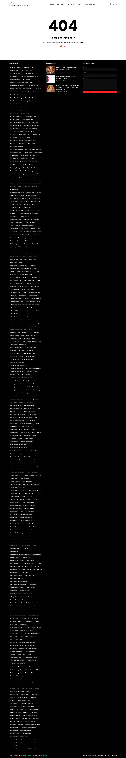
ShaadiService (29, 621)
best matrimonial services (29, 128)
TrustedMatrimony (30, 685)
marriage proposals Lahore (17, 384)
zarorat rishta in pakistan (32, 749)
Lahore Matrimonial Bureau (31, 305)
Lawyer (33, 335)
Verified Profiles (14, 694)
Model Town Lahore (29, 411)
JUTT (11, 283)
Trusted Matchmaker (31, 673)
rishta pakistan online (16, 575)
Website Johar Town (22, 697)
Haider (12, 271)
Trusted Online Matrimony (17, 667)
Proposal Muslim (14, 536)
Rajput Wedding (14, 557)
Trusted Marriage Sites (16, 673)
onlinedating (34, 466)
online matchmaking (32, 451)
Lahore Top (24, 323)
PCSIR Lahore (30, 511)
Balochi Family (14, 101)
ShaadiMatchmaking (16, 621)
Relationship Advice (15, 563)
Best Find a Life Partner (16, 107)
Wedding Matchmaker (27, 706)
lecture (34, 338)
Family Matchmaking (28, 225)
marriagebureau (14, 390)
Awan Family (25, 92)
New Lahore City (25, 432)
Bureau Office (24, 158)
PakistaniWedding (15, 502)
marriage (30, 350)
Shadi (37, 621)
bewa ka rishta (28, 152)
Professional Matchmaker (17, 530)
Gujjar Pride (23, 259)
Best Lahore (28, 107)
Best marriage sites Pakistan (18, 122)
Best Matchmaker (33, 122)
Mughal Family (32, 414)
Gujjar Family (33, 256)
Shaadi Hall (24, 606)
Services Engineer (26, 603)
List (19, 341)
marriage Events (14, 374)
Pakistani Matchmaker (34, 490)
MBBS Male (13, 411)
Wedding (12, 700)
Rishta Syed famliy (15, 594)
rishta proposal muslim (16, 578)
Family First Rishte (30, 222)
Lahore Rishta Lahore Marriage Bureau (20, 317)
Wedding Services (15, 715)
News (33, 432)
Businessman (14, 162)
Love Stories (13, 344)
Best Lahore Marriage (16, 110)
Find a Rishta (13, 232)
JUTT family (27, 283)
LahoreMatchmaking (16, 329)
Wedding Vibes (26, 718)
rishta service (33, 584)
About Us (114, 755)
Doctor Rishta (14, 189)
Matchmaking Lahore (36, 396)
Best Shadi (13, 143)
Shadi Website (31, 627)
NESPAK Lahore (14, 432)
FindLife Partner (29, 241)
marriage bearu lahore (29, 353)
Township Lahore (31, 660)
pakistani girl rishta (15, 484)
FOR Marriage (14, 244)
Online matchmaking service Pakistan (20, 454)
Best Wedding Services (16, 146)
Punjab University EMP (16, 542)
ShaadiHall (35, 618)
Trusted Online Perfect (16, 682)
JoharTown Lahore (28, 280)
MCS (20, 411)
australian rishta (14, 92)
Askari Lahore (37, 89)
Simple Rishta (14, 633)
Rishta (27, 566)
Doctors (39, 192)
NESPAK (33, 429)
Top (24, 654)
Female (33, 228)
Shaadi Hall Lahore (35, 606)
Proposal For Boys (15, 533)
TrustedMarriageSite (30, 682)
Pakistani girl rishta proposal (31, 484)
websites (33, 697)
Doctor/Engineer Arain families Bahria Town (22, 192)
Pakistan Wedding (15, 475)
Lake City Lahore (34, 332)
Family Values (24, 228)
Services (36, 600)
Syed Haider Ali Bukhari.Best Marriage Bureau (22, 642)
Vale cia (36, 688)
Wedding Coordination (24, 700)
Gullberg (35, 268)
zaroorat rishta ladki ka (34, 746)
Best (37, 101)
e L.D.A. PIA (23, 198)
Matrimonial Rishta (15, 405)
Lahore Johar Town (15, 298)
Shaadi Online (14, 612)
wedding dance (14, 703)
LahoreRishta (28, 329)
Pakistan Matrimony (31, 472)
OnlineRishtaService (15, 469)
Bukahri (32, 155)
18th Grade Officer (15, 73)
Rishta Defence (26, 569)
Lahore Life (26, 298)
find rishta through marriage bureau (29, 235)
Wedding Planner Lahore (32, 709)
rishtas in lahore (27, 594)
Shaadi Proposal (14, 618)
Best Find (25, 104)
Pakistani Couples (15, 481)
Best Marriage (25, 113)
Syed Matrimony (29, 645)
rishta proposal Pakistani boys (18, 581)
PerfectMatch (13, 521)
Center (25, 165)
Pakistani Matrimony (15, 493)
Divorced (12, 186)
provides (32, 536)
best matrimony (29, 131)
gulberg (33, 265)
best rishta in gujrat (24, 137)
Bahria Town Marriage (16, 98)
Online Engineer (29, 438)
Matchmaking (24, 393)
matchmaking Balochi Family (18, 396)
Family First (19, 222)
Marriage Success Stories (34, 387)
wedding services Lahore (30, 715)
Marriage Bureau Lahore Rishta (18, 365)
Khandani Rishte (14, 289)
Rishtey (23, 597)
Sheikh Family (14, 630)
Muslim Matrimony (27, 426)
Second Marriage (15, 600)
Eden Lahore (36, 198)
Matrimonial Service (28, 405)
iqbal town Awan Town (25, 274)
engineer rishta (14, 216)
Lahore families (33, 295)
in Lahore (36, 271)
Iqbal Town (13, 274)
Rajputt (22, 560)
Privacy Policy (92, 755)
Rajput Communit (15, 548)
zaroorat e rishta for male (29, 727)
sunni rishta (33, 636)
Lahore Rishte (28, 320)
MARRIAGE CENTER (32, 371)
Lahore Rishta (26, 314)
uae (39, 685)
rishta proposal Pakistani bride (18, 584)
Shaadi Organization (33, 615)
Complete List (14, 171)
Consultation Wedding (26, 171)
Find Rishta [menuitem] (60, 4)
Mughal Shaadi (31, 420)
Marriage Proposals (28, 381)
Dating (12, 177)
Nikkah (39, 432)
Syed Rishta (13, 648)
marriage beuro (30, 356)
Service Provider (26, 600)
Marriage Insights (27, 378)
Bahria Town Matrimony (31, 98)
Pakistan (26, 469)
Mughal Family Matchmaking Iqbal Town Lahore (23, 417)
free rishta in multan (33, 244)
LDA (20, 338)
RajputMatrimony (27, 557)
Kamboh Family (22, 286)
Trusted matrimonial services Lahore (20, 679)
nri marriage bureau (15, 435)
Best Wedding (32, 143)
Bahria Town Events (15, 95)
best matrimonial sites (16, 131)
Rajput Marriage (14, 551)
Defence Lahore (14, 180)
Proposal (29, 530)
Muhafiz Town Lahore (26, 423)
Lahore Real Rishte (15, 314)
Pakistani (25, 475)
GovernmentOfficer (15, 256)
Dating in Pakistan (21, 177)
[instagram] (116, 4)
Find (38, 228)
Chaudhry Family (15, 168)
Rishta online (13, 572)
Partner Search (14, 511)
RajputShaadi (14, 560)
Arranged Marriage (15, 89)
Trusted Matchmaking (16, 676)
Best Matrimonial (15, 128)
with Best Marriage (29, 721)
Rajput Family (26, 548)
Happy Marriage (26, 271)
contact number (14, 174)
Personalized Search (27, 524)
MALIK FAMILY (33, 347)
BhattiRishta (24, 155)
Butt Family (23, 162)
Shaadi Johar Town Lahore (17, 609)
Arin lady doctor (33, 85)
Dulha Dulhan (14, 198)
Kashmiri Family (34, 286)
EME (38, 210)
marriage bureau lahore (17, 362)
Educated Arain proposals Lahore (19, 201)
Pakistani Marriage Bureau (17, 487)
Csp (23, 174)
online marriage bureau (27, 441)
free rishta (23, 244)
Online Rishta (27, 457)
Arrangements (27, 89)
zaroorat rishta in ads (16, 740)
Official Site (13, 438)
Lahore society (14, 323)
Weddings (36, 718)
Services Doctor (14, 603)
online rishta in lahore (33, 460)
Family (12, 222)
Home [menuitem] (52, 4)
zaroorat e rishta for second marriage (20, 730)
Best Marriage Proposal (31, 116)
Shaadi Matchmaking (34, 609)
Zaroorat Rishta (26, 733)
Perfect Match (14, 517)
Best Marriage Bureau (16, 116)
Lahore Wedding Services (17, 326)
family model (14, 228)
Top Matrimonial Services (17, 660)
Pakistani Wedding (35, 475)
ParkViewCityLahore (29, 508)
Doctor (19, 186)
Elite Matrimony (27, 207)
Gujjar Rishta (32, 259)
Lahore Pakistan (25, 311)
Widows (19, 721)
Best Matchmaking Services (31, 125)
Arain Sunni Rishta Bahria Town (19, 82)
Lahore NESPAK (14, 311)
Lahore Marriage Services (33, 301)
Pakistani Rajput (28, 493)
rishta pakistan (24, 572)
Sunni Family (24, 636)
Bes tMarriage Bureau (27, 101)
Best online (13, 134)
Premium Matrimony (15, 527)
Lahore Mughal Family (29, 308)
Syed (11, 639)
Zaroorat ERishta (14, 733)
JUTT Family (18, 283)
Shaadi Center (14, 606)
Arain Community (15, 79)
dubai (22, 195)
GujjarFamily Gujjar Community (19, 265)
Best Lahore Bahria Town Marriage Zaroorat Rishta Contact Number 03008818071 (67, 87)
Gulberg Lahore (14, 268)
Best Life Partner (14, 113)
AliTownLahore (14, 76)
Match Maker (25, 390)
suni (11, 636)
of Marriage (27, 435)
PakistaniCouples (32, 499)
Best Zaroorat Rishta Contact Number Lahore (66, 77)
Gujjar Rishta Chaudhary (17, 262)
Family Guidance (15, 225)
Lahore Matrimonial (15, 305)
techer (19, 654)
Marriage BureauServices (17, 371)
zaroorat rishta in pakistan (17, 743)
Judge (38, 280)
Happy (18, 271)
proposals (24, 536)
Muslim (37, 423)
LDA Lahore (27, 338)
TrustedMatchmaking (16, 685)
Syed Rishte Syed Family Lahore (28, 648)
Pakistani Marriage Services (17, 490)
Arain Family (26, 79)
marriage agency (15, 353)
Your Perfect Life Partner (16, 724)
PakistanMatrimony (15, 505)
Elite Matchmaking (15, 207)
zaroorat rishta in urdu (33, 743)
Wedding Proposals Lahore (30, 712)
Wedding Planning (15, 712)
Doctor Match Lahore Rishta (31, 186)
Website (12, 697)
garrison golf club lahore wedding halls (21, 247)
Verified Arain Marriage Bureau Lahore (20, 691)
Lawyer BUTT (13, 338)
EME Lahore (13, 213)
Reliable (39, 563)
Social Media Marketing (32, 633)
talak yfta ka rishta (30, 651)
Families (36, 219)
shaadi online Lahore (26, 612)
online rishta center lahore (17, 460)
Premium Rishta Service (30, 527)
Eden (29, 198)
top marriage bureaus (16, 657)
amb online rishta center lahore (29, 76)
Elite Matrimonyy (29, 210)
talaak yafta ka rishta (16, 651)
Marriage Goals (26, 374)
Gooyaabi (44, 755)
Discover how (37, 183)
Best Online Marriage (24, 134)
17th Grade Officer (27, 70)
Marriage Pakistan (15, 381)
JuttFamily (13, 286)
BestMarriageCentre (15, 152)
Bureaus (33, 158)
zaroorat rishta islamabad (17, 746)
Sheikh (39, 627)
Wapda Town (25, 694)
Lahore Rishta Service (16, 320)
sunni (16, 636)
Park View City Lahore (16, 508)
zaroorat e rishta (14, 727)
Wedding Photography (16, 709)
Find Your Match (14, 238)
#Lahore (12, 67)
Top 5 (29, 654)
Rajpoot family (26, 545)
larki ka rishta (25, 335)
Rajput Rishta (37, 554)
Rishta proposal (29, 575)
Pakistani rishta (14, 496)
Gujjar (25, 256)
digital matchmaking (25, 183)
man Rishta (21, 350)
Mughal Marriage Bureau (17, 420)
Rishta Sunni (13, 591)
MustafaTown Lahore (16, 429)
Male (26, 347)
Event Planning (28, 219)
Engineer (35, 213)
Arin (31, 82)
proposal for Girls (27, 533)
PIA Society (39, 524)
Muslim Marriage (14, 426)
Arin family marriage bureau (18, 85)
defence (31, 177)
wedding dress (14, 706)
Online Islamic (14, 441)
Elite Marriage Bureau (16, 204)
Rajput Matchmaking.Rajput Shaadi (20, 554)
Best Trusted (22, 143)
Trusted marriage (32, 667)
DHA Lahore (24, 180)
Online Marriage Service (16, 451)
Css (28, 174)
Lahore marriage (36, 298)
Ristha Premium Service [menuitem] (86, 4)
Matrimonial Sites (29, 408)
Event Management (15, 219)
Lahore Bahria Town (34, 292)
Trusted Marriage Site (32, 670)
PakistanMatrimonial (28, 502)
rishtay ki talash (14, 597)
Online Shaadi (24, 466)
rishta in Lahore (37, 569)
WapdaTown (34, 694)
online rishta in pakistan (17, 463)
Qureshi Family (28, 542)
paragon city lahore (29, 505)
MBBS (38, 408)
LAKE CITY (24, 332)
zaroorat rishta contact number (19, 737)
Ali (36, 73)
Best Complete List (15, 104)
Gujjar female (14, 259)
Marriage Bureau (14, 359)
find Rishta (13, 235)
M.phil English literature (16, 347)
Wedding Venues (15, 718)
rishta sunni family (25, 591)
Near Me (26, 429)
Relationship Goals (29, 563)
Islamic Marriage (15, 277)
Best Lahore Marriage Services (32, 110)
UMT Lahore (20, 688)
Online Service (14, 466)
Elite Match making (29, 204)
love (24, 341)
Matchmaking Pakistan (16, 399)
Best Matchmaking (15, 125)
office (34, 435)
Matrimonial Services (16, 408)
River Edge (31, 597)
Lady (23, 289)
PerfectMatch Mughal (26, 521)
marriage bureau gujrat (28, 359)
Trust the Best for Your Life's (17, 664)
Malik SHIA (13, 350)
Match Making (36, 390)
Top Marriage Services (31, 657)
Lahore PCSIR (35, 311)
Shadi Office (23, 624)
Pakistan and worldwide (17, 472)
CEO (30, 165)
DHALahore (13, 183)
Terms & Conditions (104, 755)
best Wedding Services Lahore (18, 149)
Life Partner (13, 341)
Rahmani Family (14, 545)
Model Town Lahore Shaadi (17, 414)
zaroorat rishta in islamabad (33, 740)
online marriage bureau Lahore (18, 444)
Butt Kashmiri (33, 162)
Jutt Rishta (36, 283)
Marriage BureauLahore (16, 368)
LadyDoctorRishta (15, 292)
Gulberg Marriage (26, 268)
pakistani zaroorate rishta (17, 499)
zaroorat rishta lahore (16, 749)
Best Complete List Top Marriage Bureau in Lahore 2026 (67, 68)
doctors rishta (14, 195)
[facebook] (110, 4)
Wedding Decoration (27, 703)
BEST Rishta (13, 137)
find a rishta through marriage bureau (31, 232)
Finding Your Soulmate (16, 241)
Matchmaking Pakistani (32, 399)
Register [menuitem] (71, 4)
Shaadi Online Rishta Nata (17, 615)
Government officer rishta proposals (20, 253)
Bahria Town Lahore (29, 95)
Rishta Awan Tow (15, 569)
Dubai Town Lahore (31, 195)
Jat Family (25, 277)
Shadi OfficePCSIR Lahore (17, 627)
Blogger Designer (26, 755)
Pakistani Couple (25, 478)
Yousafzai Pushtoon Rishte (32, 724)
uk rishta (12, 688)
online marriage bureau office (18, 448)
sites (21, 633)
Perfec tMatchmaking (26, 514)
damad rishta (35, 174)
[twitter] (114, 4)
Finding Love (25, 238)
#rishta (34, 67)
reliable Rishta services (16, 566)
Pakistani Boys (14, 478)
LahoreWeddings (15, 332)
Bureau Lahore (14, 158)
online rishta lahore (31, 463)
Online (20, 438)
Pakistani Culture (27, 481)
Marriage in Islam (15, 378)
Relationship (30, 560)
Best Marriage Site (15, 119)
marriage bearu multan (16, 356)
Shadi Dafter (13, 624)
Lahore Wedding (34, 323)
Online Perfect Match (15, 457)
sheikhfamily (23, 630)
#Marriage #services (23, 67)
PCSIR (22, 511)
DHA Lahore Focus (35, 180)
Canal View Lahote (15, 165)
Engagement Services (25, 213)
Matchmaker (13, 393)
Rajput (34, 545)
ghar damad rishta (15, 250)
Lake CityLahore (14, 335)
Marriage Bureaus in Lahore (33, 368)
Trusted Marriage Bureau (17, 670)
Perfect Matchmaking (26, 517)
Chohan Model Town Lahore (30, 168)
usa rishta (29, 688)
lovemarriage (23, 344)
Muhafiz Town (14, 423)
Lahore (24, 292)
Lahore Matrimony (15, 308)
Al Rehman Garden (28, 73)
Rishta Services (31, 587)
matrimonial (29, 402)
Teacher (12, 654)
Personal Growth (14, 524)
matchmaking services (16, 402)
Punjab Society (14, 539)
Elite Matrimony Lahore (16, 210)
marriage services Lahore (17, 387)
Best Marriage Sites (28, 119)
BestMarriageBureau (35, 149)
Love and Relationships (34, 341)
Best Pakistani (36, 134)
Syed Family (18, 639)
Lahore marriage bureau (17, 301)
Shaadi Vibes (26, 618)
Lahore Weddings (32, 326)
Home (64, 46)
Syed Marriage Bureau (16, 645)
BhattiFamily (38, 152)
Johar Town (34, 277)
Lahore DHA (13, 295)
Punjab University (25, 539)
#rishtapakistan (14, 70)
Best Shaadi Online (30, 140)
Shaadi (35, 603)
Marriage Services (33, 384)
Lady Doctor (30, 289)
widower (12, 721)
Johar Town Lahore (15, 280)
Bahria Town (35, 92)
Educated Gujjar (36, 201)
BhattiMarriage (14, 155)
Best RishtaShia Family (16, 140)
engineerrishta (25, 216)
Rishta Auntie (35, 566)
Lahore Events (22, 295)
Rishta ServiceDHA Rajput (17, 587)
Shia (31, 630)
